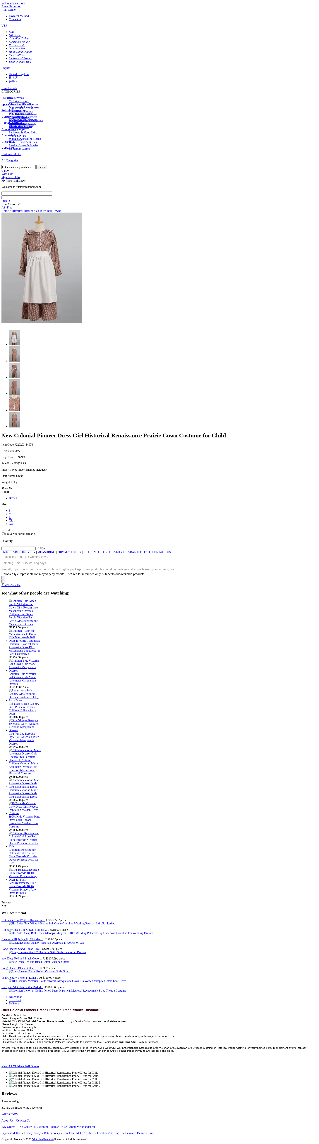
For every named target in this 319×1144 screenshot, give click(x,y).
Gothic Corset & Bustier (23, 142)
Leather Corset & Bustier (23, 145)
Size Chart (15, 1000)
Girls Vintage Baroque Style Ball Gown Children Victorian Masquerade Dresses (24, 738)
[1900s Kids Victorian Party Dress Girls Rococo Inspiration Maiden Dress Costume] (25, 813)
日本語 (13, 77)
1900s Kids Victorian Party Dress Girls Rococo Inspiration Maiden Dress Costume (24, 821)
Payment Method (19, 16)
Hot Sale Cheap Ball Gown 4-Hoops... (24, 929)
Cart (3, 170)
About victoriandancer (82, 1126)
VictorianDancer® (43, 1139)
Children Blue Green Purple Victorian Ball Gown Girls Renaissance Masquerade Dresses (23, 619)
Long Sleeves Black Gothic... (18, 968)
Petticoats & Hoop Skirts (23, 132)
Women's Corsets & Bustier (25, 138)
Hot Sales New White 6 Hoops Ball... (23, 920)
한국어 (13, 81)
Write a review (11, 450)
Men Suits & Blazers (21, 113)
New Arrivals (9, 88)
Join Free (6, 207)
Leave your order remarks (20, 533)
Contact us (15, 19)
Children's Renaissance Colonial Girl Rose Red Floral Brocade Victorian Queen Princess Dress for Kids (23, 856)
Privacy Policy (32, 1133)
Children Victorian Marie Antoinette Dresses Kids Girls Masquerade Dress (23, 793)
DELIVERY (28, 552)
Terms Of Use (58, 1126)
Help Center (8, 9)
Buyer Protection (11, 6)
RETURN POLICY (95, 552)
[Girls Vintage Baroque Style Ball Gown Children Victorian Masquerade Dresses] (25, 730)
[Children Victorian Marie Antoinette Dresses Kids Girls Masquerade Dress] (25, 786)
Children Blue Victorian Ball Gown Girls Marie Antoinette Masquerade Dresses (23, 678)
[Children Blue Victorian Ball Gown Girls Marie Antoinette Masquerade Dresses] (25, 670)
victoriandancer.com (13, 3)
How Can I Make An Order (78, 1133)
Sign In (5, 200)
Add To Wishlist (10, 585)
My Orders (8, 1126)
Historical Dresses (22, 210)
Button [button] (38, 1033)
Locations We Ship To (110, 1133)
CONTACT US (161, 552)
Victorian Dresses (19, 101)
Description (15, 996)
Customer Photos (11, 154)
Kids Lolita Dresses (20, 126)
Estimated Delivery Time (139, 1133)
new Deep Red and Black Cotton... (21, 958)
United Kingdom (19, 74)
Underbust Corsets (19, 148)
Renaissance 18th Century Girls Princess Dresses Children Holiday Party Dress (24, 708)
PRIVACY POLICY (69, 552)
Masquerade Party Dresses (24, 107)
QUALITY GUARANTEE (125, 552)
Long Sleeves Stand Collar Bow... (21, 948)
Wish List (7, 173)
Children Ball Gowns (48, 210)
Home (5, 210)
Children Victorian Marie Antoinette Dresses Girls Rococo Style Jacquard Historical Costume (23, 768)
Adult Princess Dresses (22, 119)
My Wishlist (41, 1126)
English (5, 67)
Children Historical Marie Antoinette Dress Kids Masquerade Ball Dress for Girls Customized (24, 649)
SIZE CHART (10, 552)
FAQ (147, 552)
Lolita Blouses (17, 129)
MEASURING (46, 552)
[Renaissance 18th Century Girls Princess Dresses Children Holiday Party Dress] (25, 700)
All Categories (9, 160)
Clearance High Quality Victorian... (22, 939)
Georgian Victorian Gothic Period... (22, 987)
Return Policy (52, 1133)
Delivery (14, 1003)
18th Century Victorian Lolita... (19, 977)
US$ (4, 25)
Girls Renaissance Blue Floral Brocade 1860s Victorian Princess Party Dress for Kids (23, 887)
